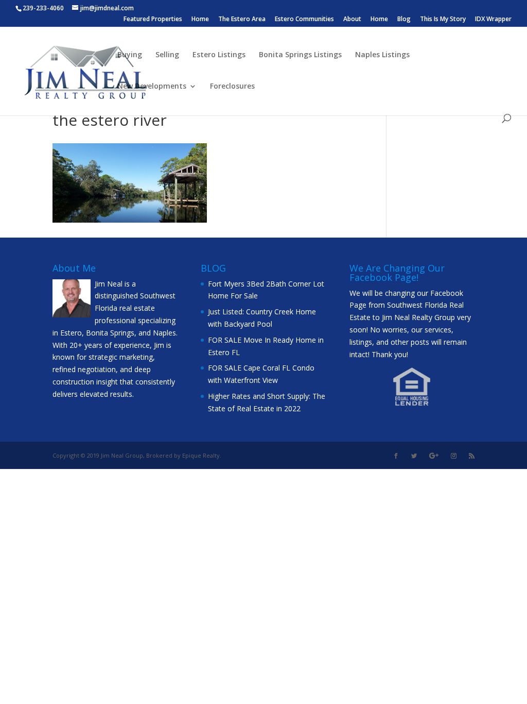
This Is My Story (443, 19)
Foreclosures (232, 86)
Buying (129, 55)
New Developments (151, 86)
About (352, 19)
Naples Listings (382, 55)
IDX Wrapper (493, 19)
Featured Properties (153, 19)
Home (200, 19)
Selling (167, 55)
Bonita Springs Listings (300, 55)
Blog (404, 19)
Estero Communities (304, 19)
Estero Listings (218, 55)
